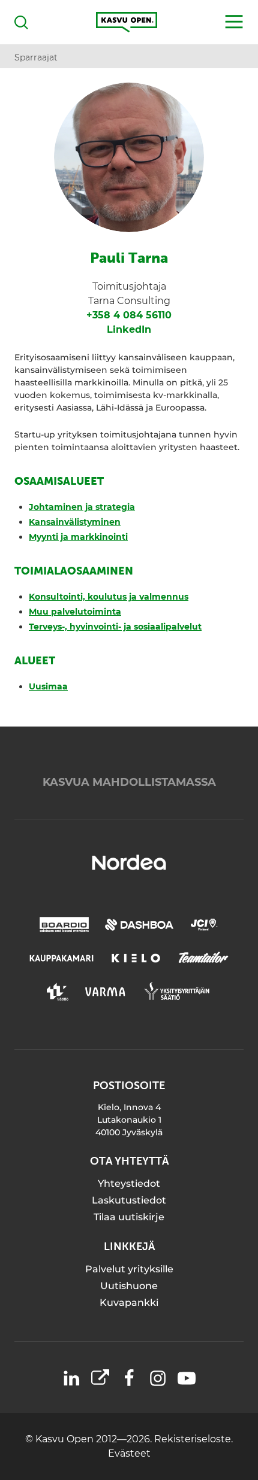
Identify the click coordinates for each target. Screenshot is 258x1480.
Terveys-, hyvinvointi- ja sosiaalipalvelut (115, 626)
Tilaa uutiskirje (129, 1217)
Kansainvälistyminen (75, 521)
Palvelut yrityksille (129, 1269)
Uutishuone (129, 1285)
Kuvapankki (129, 1302)
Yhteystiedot (129, 1183)
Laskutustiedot (129, 1200)
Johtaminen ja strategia (82, 507)
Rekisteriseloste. (193, 1439)
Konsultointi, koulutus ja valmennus (108, 596)
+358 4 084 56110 (129, 315)
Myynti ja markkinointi (78, 536)
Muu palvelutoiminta (75, 611)
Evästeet (129, 1453)
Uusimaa (48, 686)
